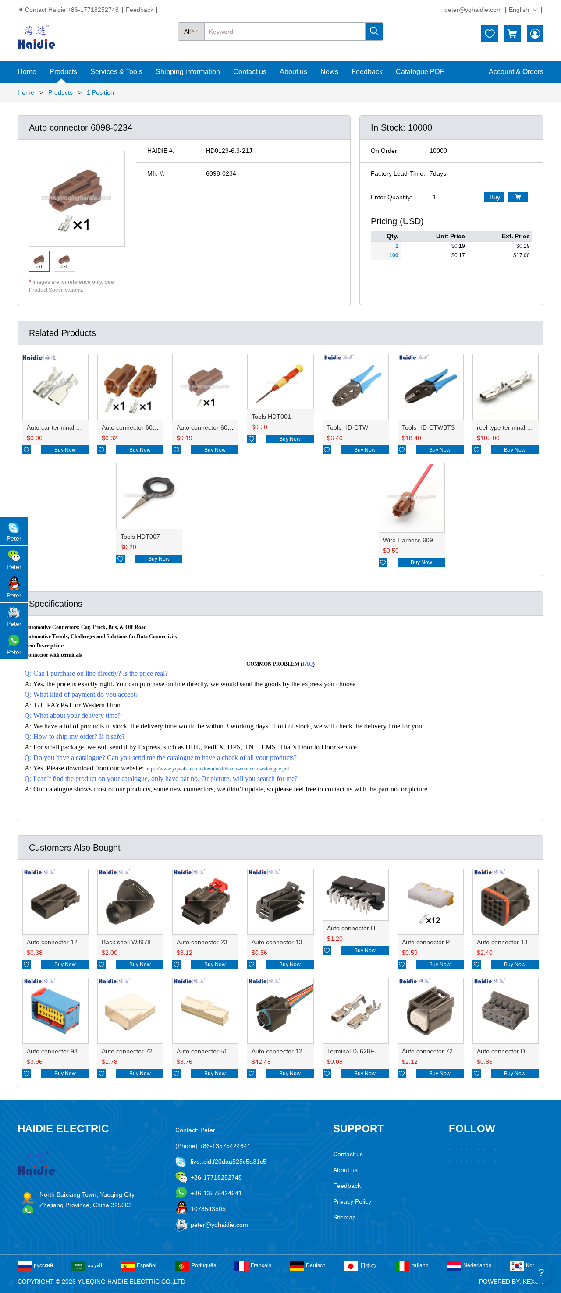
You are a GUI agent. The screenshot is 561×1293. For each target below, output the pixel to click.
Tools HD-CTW (347, 427)
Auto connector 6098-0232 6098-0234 (155, 427)
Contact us (249, 71)
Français (261, 1265)
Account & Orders (516, 71)
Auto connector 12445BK (286, 1051)
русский (43, 1265)
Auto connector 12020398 (63, 942)
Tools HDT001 (271, 416)
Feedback (139, 9)
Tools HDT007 (140, 536)
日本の (368, 1265)
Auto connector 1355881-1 (289, 942)
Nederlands (477, 1265)
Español (146, 1265)
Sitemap (344, 1217)
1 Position (100, 92)
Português (204, 1265)
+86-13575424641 (216, 1193)
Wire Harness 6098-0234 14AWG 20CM (438, 540)
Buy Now (65, 450)
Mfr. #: (156, 173)
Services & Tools (116, 71)
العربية (95, 1265)
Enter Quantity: (391, 197)
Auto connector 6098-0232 (214, 427)
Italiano (420, 1265)
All (191, 31)
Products (63, 71)
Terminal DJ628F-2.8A (358, 1051)
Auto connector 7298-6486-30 (443, 1051)
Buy (495, 197)
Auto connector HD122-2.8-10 (368, 928)
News (329, 71)
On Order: (385, 150)
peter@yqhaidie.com (473, 9)
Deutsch (316, 1265)
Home (27, 71)
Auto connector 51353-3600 (215, 1051)
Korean (534, 1265)
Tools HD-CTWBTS (428, 427)
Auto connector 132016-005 (515, 942)
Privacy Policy (352, 1201)
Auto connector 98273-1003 (65, 1051)
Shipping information (188, 71)
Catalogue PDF (420, 71)
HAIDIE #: (160, 150)
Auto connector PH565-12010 (443, 942)
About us (293, 71)
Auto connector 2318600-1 (214, 942)
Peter (14, 538)
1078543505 (208, 1208)
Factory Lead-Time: (398, 173)
